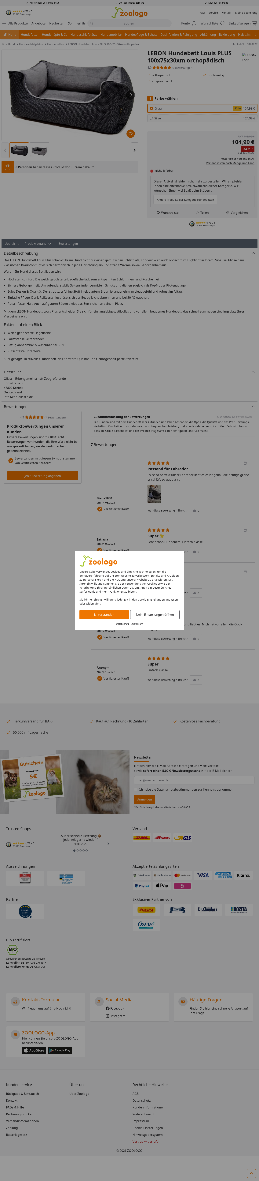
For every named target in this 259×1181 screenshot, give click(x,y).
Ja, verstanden (104, 615)
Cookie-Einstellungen (151, 599)
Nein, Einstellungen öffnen (155, 615)
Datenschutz (122, 623)
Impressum (137, 623)
